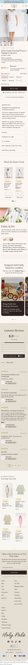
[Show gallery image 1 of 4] (2, 43)
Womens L (4, 80)
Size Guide (23, 73)
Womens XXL (19, 80)
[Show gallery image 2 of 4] (5, 43)
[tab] (12, 319)
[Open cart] (26, 6)
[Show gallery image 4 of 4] (12, 43)
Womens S (11, 77)
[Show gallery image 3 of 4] (9, 43)
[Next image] (25, 25)
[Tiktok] (16, 642)
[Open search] (23, 6)
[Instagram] (12, 642)
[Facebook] (8, 642)
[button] (14, 342)
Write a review (14, 356)
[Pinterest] (20, 642)
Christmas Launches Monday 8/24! (14, 2)
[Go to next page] (21, 466)
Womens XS (4, 77)
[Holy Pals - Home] (14, 6)
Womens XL (11, 80)
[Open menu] (3, 6)
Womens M (18, 77)
